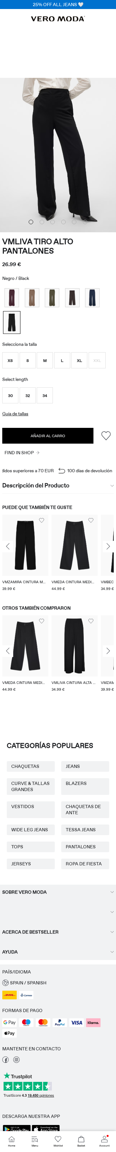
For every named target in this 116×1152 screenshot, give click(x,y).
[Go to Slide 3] (52, 222)
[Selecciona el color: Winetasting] (12, 297)
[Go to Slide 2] (42, 222)
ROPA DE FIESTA (84, 863)
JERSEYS (21, 863)
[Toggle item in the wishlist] (106, 436)
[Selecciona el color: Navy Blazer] (92, 297)
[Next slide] (108, 547)
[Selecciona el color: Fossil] (32, 297)
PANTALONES (81, 846)
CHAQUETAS (25, 766)
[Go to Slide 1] (31, 222)
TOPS (17, 846)
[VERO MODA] (58, 19)
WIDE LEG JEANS (29, 829)
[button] (10, 360)
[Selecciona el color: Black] (11, 322)
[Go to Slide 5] (74, 222)
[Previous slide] (7, 547)
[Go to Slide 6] (85, 222)
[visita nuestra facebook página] (5, 1061)
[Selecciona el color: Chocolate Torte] (72, 297)
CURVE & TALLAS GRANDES (30, 786)
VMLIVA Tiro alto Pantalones (37, 246)
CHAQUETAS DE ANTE (83, 809)
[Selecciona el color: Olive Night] (52, 297)
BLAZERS (76, 783)
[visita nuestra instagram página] (16, 1061)
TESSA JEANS (81, 829)
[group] (25, 554)
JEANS (73, 766)
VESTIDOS (22, 806)
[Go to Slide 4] (63, 222)
